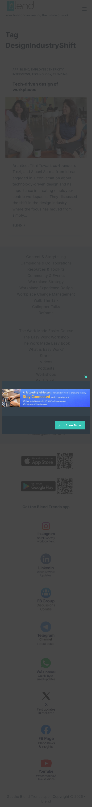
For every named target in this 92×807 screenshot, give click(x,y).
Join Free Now (70, 425)
